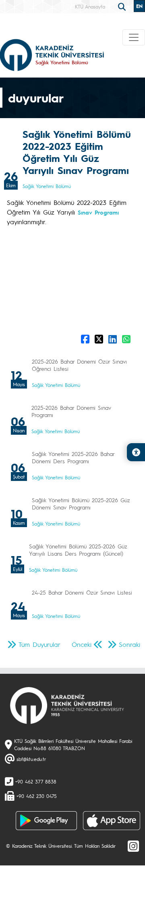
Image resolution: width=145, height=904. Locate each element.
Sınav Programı (98, 212)
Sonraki (129, 644)
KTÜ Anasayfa (90, 6)
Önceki (81, 644)
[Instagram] (133, 845)
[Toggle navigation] (133, 37)
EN (139, 6)
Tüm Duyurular (39, 644)
